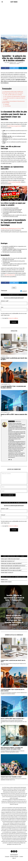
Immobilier (13, 63)
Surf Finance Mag (11, 62)
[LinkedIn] (11, 459)
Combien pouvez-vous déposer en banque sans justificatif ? (11, 563)
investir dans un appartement (14, 126)
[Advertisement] (14, 18)
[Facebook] (5, 68)
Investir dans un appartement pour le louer (11, 228)
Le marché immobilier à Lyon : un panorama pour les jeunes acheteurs (13, 387)
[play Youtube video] (14, 193)
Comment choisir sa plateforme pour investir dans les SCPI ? (14, 358)
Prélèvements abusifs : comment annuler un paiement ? (11, 568)
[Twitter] (14, 68)
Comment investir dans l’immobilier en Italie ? (11, 776)
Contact (21, 856)
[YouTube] (16, 851)
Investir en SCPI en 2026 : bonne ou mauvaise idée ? (14, 415)
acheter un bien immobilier (14, 182)
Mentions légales (14, 856)
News (18, 63)
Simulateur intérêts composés (6, 581)
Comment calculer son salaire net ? (7, 572)
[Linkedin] (22, 68)
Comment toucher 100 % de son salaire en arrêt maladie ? (11, 570)
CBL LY (14, 858)
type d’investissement (10, 275)
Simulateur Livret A (4, 579)
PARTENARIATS (14, 854)
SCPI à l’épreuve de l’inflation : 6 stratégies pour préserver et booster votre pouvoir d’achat (12, 748)
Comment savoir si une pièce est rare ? (8, 561)
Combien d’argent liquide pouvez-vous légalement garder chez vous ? (13, 565)
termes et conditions (13, 318)
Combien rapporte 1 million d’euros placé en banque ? (10, 558)
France (14, 287)
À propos (7, 856)
